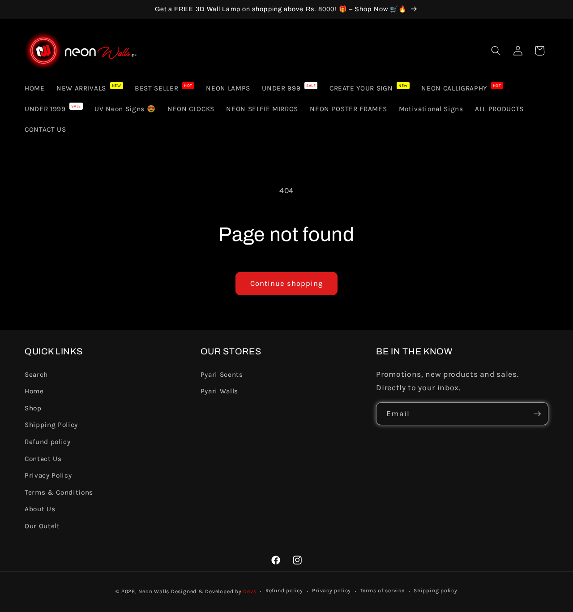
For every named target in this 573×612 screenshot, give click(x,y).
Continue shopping (286, 283)
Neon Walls (153, 591)
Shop (33, 408)
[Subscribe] (537, 414)
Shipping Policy (51, 425)
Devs (249, 591)
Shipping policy (436, 590)
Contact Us (43, 459)
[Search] (496, 50)
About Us (40, 509)
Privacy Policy (48, 475)
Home (34, 391)
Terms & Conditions (59, 492)
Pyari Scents (222, 375)
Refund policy (48, 442)
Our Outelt (42, 526)
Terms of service (382, 590)
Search (36, 375)
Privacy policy (331, 590)
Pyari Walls (219, 391)
